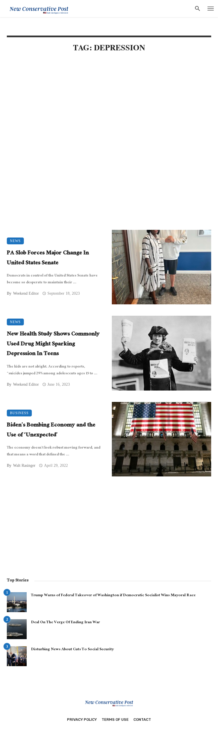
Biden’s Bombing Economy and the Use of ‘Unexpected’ (51, 430)
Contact (142, 719)
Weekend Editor (26, 293)
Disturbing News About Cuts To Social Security (72, 649)
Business (19, 413)
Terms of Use (115, 719)
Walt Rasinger (24, 465)
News (15, 241)
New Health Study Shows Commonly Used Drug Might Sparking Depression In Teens (53, 344)
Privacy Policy (82, 719)
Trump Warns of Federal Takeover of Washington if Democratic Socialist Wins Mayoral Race (113, 595)
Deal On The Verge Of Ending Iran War (65, 622)
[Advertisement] (109, 106)
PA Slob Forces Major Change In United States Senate (48, 258)
